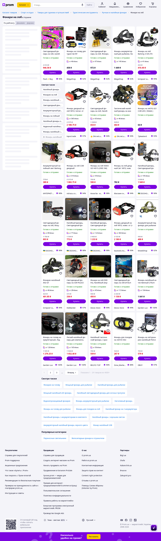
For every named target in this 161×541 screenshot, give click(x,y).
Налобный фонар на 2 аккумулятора (121, 409)
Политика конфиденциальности (57, 495)
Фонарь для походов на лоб (88, 409)
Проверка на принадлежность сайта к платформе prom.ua (21, 486)
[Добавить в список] (61, 45)
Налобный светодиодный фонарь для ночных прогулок (101, 393)
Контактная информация (93, 465)
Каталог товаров (10, 12)
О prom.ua (86, 455)
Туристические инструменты (85, 12)
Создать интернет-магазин (55, 460)
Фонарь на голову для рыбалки (57, 409)
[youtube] (121, 520)
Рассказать (93, 536)
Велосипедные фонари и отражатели (88, 438)
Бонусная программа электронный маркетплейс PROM (58, 506)
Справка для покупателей (16, 455)
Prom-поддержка (12, 460)
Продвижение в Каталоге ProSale (57, 470)
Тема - (53, 520)
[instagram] (130, 520)
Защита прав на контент (92, 470)
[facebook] (126, 520)
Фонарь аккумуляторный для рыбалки (92, 401)
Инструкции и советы (14, 493)
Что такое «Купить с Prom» (16, 470)
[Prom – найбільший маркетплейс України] (8, 5)
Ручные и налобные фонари (114, 12)
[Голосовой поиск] (82, 5)
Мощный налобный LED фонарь (57, 393)
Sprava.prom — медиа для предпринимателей (54, 476)
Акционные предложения (16, 465)
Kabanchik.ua (126, 465)
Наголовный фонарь (123, 401)
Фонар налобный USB (102, 425)
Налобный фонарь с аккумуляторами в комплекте (65, 417)
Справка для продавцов (53, 455)
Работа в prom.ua (89, 460)
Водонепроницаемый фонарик (57, 401)
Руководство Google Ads (53, 513)
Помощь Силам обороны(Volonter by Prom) (92, 486)
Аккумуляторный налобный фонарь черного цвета (66, 425)
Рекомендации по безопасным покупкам (22, 480)
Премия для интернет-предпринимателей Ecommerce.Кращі (60, 484)
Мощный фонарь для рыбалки (79, 385)
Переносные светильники (55, 438)
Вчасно (123, 470)
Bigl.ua (123, 455)
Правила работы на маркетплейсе (58, 500)
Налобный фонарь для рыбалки (111, 385)
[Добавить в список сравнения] (61, 40)
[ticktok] (135, 520)
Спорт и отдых (27, 12)
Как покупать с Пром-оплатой (18, 475)
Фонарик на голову (52, 385)
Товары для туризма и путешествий (53, 12)
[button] (52, 72)
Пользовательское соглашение (56, 490)
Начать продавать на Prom (55, 465)
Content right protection (92, 475)
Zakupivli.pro (125, 475)
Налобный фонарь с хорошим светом (108, 417)
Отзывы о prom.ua (90, 480)
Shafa (122, 460)
